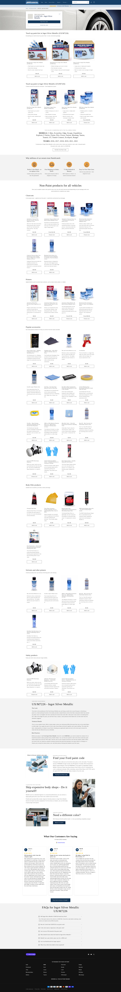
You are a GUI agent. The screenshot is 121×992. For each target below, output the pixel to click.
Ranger (75, 137)
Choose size (87, 122)
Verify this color (44, 25)
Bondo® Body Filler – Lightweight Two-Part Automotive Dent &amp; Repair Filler (69, 509)
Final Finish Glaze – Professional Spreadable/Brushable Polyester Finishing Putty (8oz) (34, 547)
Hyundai (81, 967)
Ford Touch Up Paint (39, 14)
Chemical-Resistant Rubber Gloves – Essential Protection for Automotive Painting (51, 462)
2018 (62, 141)
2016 (52, 141)
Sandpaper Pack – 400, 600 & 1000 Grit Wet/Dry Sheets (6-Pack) (50, 351)
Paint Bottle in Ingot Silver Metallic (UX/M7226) (50, 108)
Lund (62, 969)
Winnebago (81, 974)
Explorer (39, 135)
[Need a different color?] (37, 817)
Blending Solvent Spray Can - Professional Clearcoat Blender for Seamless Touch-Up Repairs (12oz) (51, 257)
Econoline (58, 133)
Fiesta (53, 135)
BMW (44, 964)
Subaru (27, 974)
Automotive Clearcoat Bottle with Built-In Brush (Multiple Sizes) (51, 220)
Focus (62, 135)
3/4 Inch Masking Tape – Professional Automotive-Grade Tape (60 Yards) (86, 388)
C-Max (50, 133)
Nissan (45, 972)
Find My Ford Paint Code (60, 149)
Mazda (80, 969)
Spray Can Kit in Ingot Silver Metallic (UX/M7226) (81, 63)
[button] (52, 2)
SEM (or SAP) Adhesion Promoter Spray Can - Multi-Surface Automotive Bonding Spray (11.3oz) (51, 425)
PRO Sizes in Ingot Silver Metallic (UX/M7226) (86, 108)
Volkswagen (64, 974)
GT (50, 137)
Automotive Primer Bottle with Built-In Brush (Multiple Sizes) (68, 303)
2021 (71, 141)
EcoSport (68, 137)
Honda (62, 967)
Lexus (44, 969)
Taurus (81, 135)
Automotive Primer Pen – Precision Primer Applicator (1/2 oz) (34, 304)
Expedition (77, 133)
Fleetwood (28, 967)
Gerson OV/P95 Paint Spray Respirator (33, 461)
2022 (76, 141)
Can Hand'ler (82, 350)
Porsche (63, 972)
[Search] (87, 2)
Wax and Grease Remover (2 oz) (69, 350)
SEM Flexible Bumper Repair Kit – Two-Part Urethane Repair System (86, 509)
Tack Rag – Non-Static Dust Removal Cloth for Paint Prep (50, 387)
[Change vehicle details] (59, 14)
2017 (57, 141)
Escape (69, 133)
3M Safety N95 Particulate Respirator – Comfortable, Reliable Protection (50, 680)
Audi (27, 964)
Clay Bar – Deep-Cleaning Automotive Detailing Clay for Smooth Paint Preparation (33, 424)
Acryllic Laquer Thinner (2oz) (33, 386)
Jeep (27, 969)
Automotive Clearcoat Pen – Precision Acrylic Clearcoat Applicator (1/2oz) (33, 220)
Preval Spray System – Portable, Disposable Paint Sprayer (69, 461)
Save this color (44, 21)
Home (27, 8)
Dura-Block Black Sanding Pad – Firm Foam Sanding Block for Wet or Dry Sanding (69, 388)
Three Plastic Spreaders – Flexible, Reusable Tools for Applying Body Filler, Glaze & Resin (51, 510)
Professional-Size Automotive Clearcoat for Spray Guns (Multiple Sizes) (85, 220)
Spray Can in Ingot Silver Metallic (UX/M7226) (69, 108)
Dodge (80, 964)
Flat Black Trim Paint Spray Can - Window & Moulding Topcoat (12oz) (34, 632)
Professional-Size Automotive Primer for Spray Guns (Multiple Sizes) (86, 304)
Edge (64, 133)
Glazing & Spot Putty (31, 508)
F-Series (46, 135)
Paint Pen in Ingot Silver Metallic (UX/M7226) (34, 108)
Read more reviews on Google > (60, 900)
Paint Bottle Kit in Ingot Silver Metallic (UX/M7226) (58, 63)
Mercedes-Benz (29, 972)
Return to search (59, 822)
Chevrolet (63, 964)
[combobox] (80, 2)
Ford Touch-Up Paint (32, 8)
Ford (44, 967)
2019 (66, 141)
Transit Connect (58, 137)
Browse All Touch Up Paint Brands (60, 979)
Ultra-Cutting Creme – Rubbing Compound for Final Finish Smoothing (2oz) (34, 351)
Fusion (68, 135)
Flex (57, 135)
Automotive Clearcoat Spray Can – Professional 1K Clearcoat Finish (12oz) (69, 220)
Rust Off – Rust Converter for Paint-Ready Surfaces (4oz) (85, 424)
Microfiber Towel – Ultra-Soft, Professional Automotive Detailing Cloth (69, 424)
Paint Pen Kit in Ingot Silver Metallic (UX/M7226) (35, 63)
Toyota (45, 974)
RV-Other (81, 972)
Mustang (75, 135)
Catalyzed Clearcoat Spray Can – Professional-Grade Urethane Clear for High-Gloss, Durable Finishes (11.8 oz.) (34, 257)
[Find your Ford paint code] (37, 764)
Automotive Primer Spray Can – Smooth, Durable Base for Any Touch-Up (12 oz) (51, 304)
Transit (45, 137)
